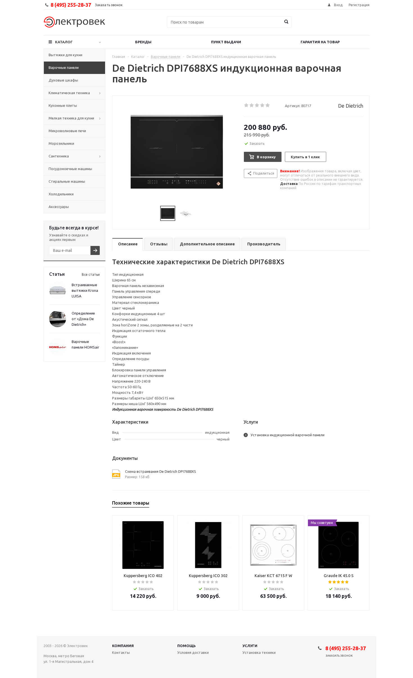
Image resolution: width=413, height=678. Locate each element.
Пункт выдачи (226, 42)
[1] (246, 105)
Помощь (186, 646)
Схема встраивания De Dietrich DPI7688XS (160, 471)
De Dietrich (350, 106)
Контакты (121, 652)
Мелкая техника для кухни (71, 118)
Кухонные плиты (63, 105)
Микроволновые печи (67, 131)
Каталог (64, 42)
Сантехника (59, 156)
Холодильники (61, 194)
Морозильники (61, 143)
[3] (257, 105)
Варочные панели (64, 67)
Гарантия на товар (320, 42)
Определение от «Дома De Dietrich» (83, 318)
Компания (123, 646)
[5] (268, 105)
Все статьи (91, 274)
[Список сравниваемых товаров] (308, 26)
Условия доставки (193, 652)
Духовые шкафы (63, 80)
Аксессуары (59, 207)
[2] (252, 105)
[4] (262, 105)
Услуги (249, 646)
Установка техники (259, 652)
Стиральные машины (67, 181)
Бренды (143, 42)
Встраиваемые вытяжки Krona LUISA (85, 290)
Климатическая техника (69, 93)
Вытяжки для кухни (65, 55)
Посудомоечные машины (70, 169)
